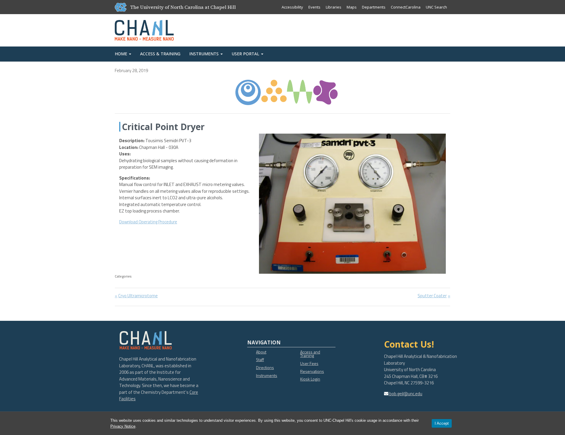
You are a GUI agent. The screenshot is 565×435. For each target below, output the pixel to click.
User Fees (309, 363)
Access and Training (310, 354)
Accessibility (292, 7)
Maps (352, 7)
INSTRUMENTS (204, 54)
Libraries (333, 7)
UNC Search (436, 7)
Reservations (312, 371)
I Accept (442, 423)
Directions (265, 367)
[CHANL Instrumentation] (144, 29)
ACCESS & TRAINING (160, 54)
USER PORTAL (246, 54)
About (261, 352)
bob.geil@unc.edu (405, 393)
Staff (260, 359)
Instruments (266, 375)
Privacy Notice (122, 426)
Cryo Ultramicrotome (138, 295)
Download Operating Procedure (148, 221)
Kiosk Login (310, 379)
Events (314, 7)
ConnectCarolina (406, 7)
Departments (373, 7)
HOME (121, 54)
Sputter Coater (432, 295)
